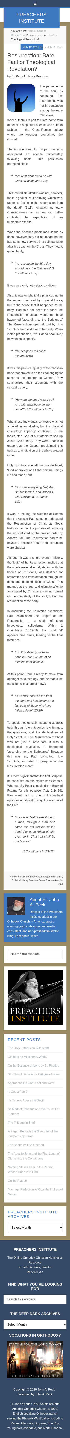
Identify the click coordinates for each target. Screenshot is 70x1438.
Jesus (42, 880)
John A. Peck (43, 1394)
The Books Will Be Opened (26, 1145)
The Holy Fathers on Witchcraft (28, 1048)
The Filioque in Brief (21, 1122)
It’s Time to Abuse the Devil (26, 1100)
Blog (10, 936)
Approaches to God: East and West (31, 1083)
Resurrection (52, 880)
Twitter (33, 936)
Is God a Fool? (17, 1091)
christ (59, 876)
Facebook (21, 936)
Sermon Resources (32, 876)
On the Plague (17, 1180)
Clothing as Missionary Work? (27, 1056)
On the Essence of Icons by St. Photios (33, 1065)
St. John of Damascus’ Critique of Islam (34, 1074)
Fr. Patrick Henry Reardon (25, 880)
